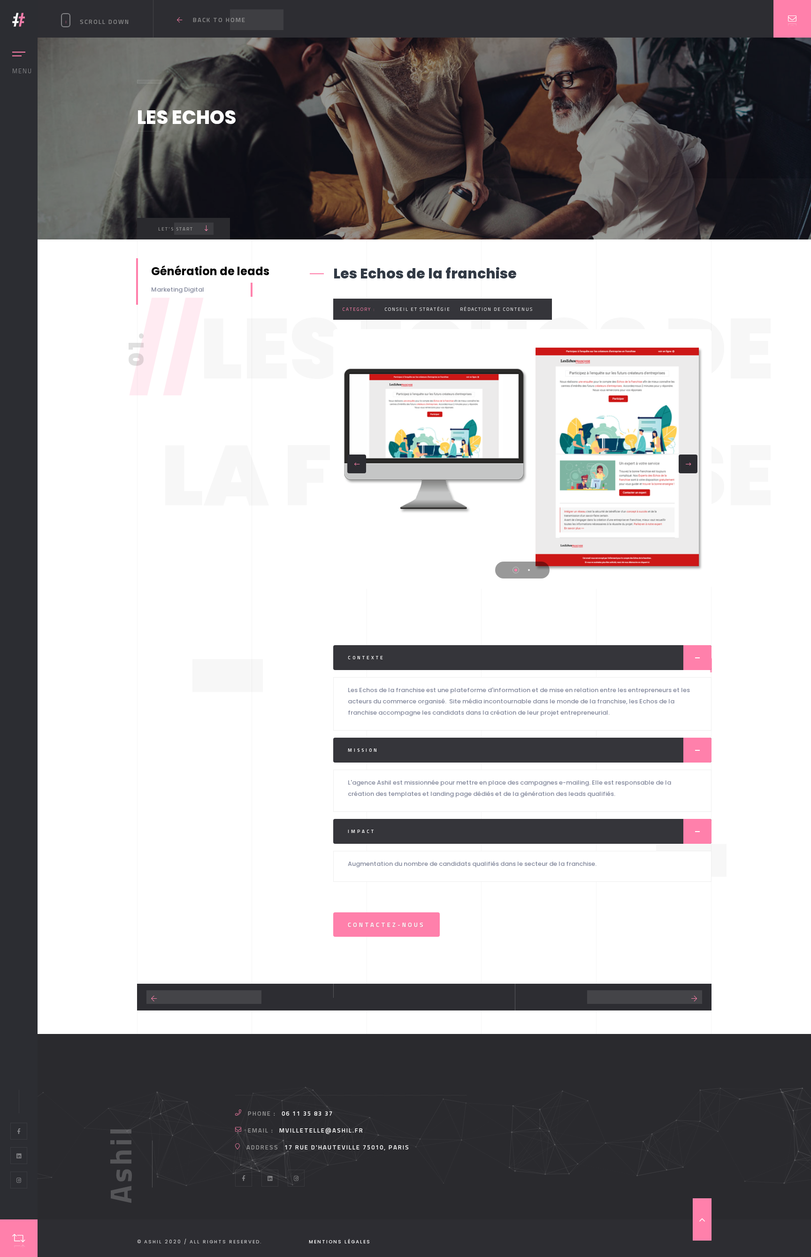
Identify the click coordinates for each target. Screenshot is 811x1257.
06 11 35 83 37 (307, 1113)
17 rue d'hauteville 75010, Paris (347, 1147)
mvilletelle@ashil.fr (321, 1130)
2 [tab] (529, 570)
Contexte (366, 657)
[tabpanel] (522, 459)
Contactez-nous (386, 924)
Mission (363, 750)
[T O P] (702, 1219)
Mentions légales (340, 1241)
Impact (361, 831)
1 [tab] (516, 570)
